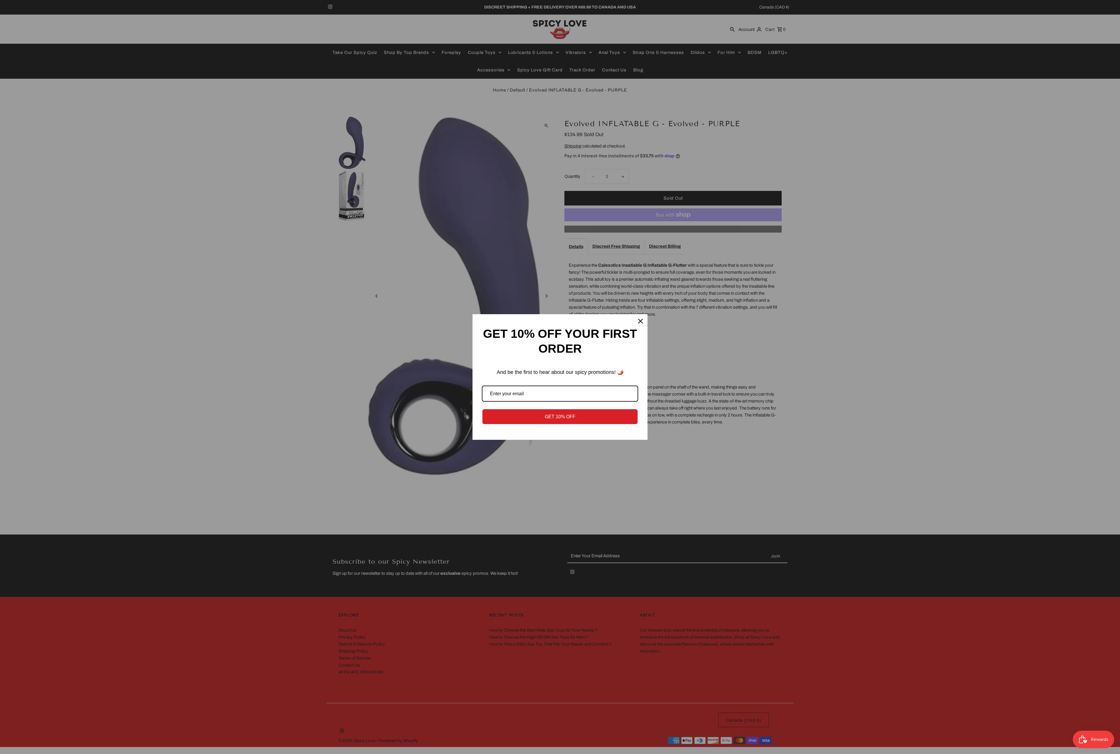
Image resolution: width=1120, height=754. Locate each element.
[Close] (641, 321)
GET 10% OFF (560, 416)
